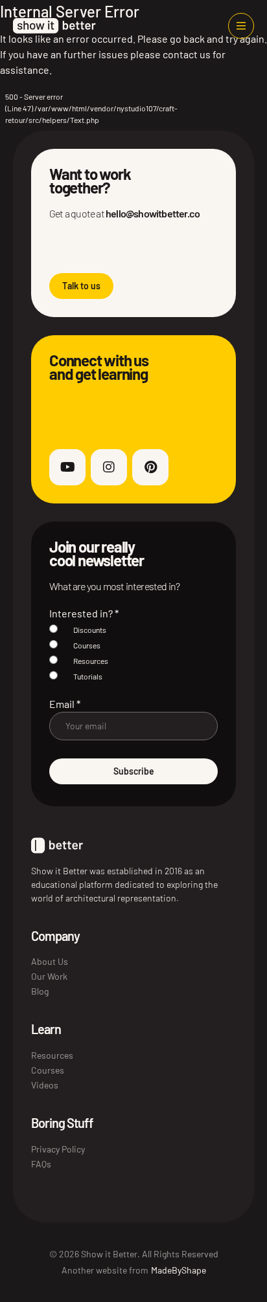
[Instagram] (109, 467)
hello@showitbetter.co (153, 213)
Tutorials (87, 676)
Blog (40, 991)
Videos (44, 1084)
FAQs (41, 1163)
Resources (90, 660)
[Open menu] (241, 26)
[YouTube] (67, 467)
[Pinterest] (150, 467)
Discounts (89, 629)
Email (64, 704)
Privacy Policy (58, 1148)
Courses (86, 645)
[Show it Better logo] (54, 26)
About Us (49, 961)
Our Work (49, 976)
